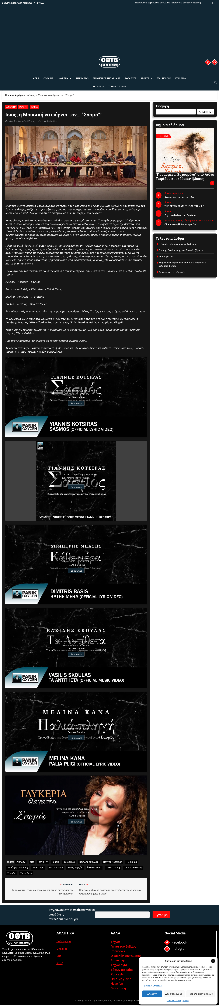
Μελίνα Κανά (56, 867)
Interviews (82, 78)
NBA (58, 956)
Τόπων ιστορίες (122, 970)
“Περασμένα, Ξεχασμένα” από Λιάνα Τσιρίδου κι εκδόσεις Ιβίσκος (167, 3)
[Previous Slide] (210, 2)
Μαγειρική (118, 988)
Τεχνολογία (119, 965)
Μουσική (23, 107)
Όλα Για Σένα (94, 867)
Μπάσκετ (61, 948)
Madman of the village (106, 78)
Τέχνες (97, 86)
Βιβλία (163, 136)
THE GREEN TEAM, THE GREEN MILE (184, 206)
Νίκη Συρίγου (15, 121)
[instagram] (214, 62)
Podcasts (130, 78)
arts (32, 861)
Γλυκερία (132, 861)
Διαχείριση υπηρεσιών (153, 986)
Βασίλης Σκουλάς (88, 861)
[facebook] (208, 62)
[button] (213, 960)
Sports (145, 78)
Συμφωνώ (76, 403)
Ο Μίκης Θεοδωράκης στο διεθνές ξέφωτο (181, 250)
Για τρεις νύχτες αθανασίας (172, 272)
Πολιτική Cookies (174, 1001)
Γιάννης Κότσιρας (112, 861)
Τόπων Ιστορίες (117, 86)
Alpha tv (21, 861)
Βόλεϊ (59, 963)
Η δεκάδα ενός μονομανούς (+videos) (178, 244)
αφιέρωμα (69, 861)
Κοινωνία (180, 78)
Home (8, 95)
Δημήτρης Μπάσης (17, 867)
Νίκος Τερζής (75, 867)
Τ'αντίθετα (26, 873)
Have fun (117, 983)
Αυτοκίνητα (119, 960)
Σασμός (11, 873)
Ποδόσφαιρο (63, 941)
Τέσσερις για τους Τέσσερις (198, 220)
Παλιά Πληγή (113, 867)
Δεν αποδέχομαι (174, 993)
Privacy (186, 1001)
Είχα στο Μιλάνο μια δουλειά (180, 215)
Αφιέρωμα (20, 95)
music (55, 861)
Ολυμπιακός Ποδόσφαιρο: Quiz (181, 224)
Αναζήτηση (162, 106)
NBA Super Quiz (166, 256)
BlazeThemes (135, 1000)
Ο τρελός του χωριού (126, 956)
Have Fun (63, 78)
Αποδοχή (152, 993)
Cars (36, 78)
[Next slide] (215, 2)
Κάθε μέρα (38, 867)
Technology (164, 78)
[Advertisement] (109, 33)
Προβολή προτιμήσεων (200, 993)
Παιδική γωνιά (121, 979)
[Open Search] (215, 82)
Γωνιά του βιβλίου (123, 946)
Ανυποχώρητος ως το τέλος (179, 197)
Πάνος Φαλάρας (133, 867)
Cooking (48, 78)
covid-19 (43, 861)
